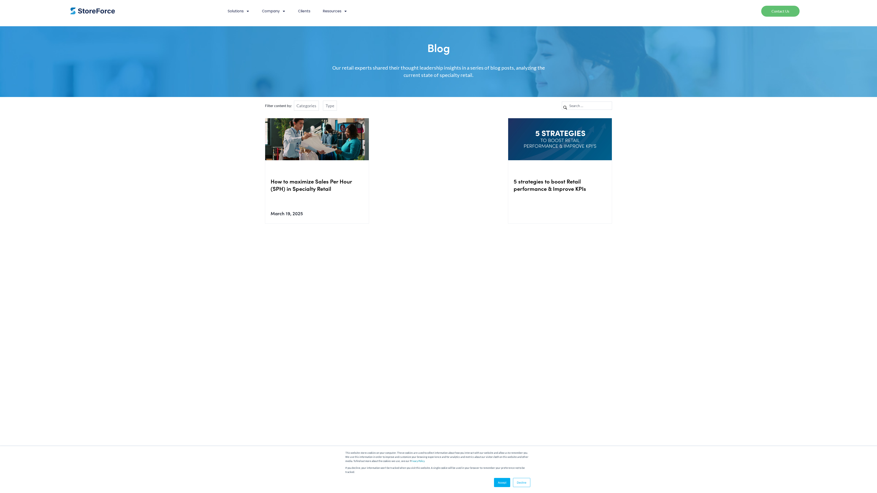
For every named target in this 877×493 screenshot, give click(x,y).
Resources (332, 11)
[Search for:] (587, 105)
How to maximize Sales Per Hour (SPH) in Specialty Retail (311, 184)
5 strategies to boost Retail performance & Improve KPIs (550, 184)
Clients (304, 11)
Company (271, 11)
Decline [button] (521, 482)
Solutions (236, 11)
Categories (306, 105)
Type (329, 105)
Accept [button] (502, 482)
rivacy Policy (417, 460)
